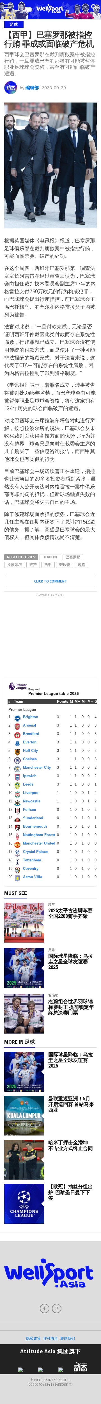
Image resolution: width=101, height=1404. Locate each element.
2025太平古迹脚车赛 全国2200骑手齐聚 (70, 913)
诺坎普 (64, 564)
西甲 (48, 564)
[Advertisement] (50, 634)
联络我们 (67, 1338)
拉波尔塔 (14, 564)
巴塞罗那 (73, 557)
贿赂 (81, 564)
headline (50, 557)
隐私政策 (33, 1338)
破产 (33, 564)
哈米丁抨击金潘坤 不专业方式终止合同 (70, 1145)
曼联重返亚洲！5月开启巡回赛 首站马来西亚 (71, 1104)
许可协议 (50, 1338)
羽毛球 (53, 995)
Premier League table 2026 (53, 693)
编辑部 (32, 87)
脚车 (51, 904)
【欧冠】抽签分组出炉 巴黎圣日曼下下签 (70, 1192)
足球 (51, 949)
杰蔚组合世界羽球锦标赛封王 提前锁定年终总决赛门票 (71, 1007)
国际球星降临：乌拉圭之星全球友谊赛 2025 (70, 961)
